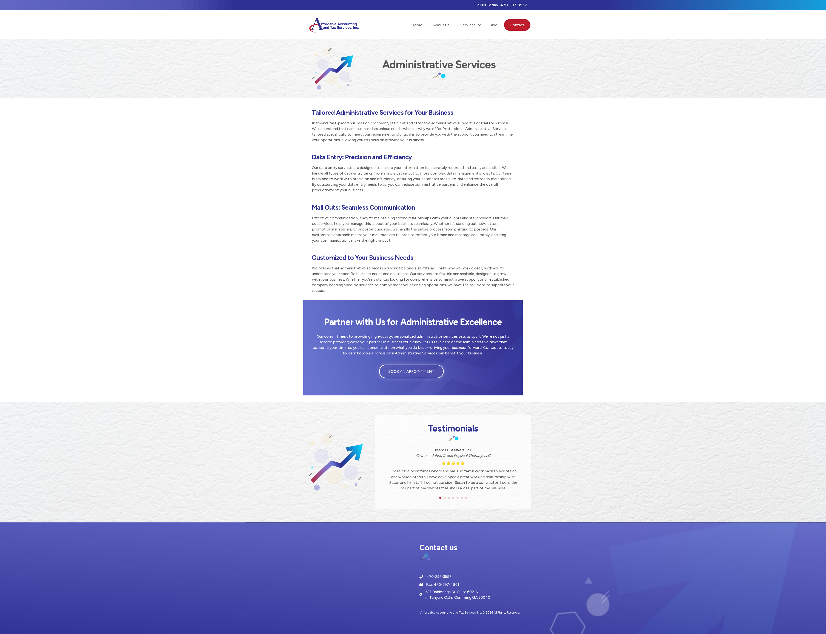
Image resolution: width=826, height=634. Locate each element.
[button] (479, 25)
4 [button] (453, 498)
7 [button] (466, 498)
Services (467, 25)
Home (416, 25)
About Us (441, 25)
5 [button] (457, 498)
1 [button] (440, 498)
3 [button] (449, 498)
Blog (493, 25)
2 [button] (445, 498)
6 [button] (462, 498)
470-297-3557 (513, 5)
